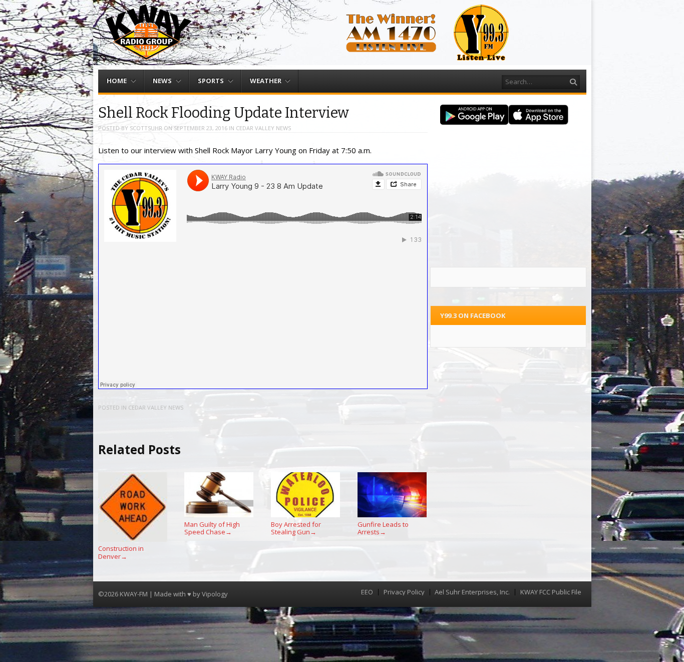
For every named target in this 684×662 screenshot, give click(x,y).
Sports (211, 80)
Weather (265, 80)
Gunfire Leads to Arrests (383, 528)
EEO (367, 592)
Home (117, 80)
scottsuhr (146, 128)
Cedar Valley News (263, 128)
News (162, 80)
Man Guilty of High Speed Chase (212, 528)
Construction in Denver (121, 552)
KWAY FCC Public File (550, 592)
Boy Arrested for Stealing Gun (296, 528)
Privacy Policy (404, 592)
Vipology (215, 593)
